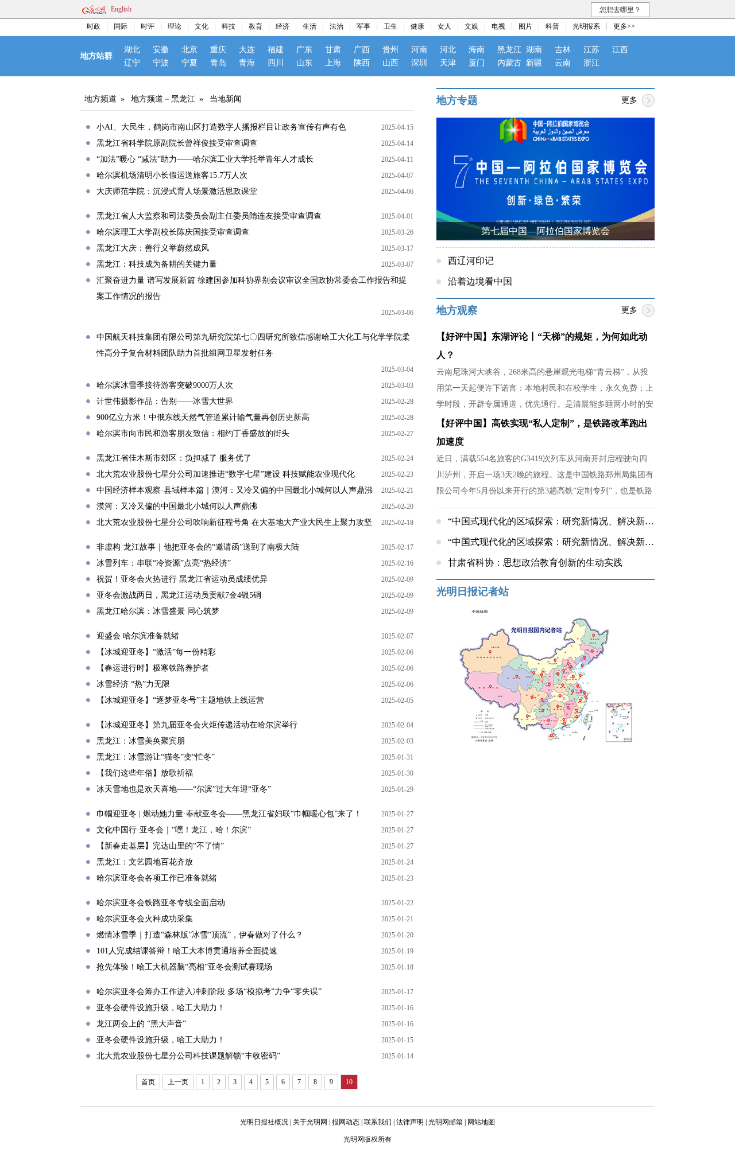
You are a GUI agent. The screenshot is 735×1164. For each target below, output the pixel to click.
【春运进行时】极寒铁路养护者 (152, 668)
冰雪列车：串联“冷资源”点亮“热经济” (163, 563)
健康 (417, 26)
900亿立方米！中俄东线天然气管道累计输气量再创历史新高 (203, 417)
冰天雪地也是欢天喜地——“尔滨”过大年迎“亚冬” (183, 789)
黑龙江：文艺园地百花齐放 (144, 862)
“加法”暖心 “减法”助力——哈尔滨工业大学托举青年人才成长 (205, 159)
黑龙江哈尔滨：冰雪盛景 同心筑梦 (157, 611)
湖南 (534, 49)
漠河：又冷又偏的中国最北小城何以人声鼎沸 (176, 506)
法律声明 (410, 1122)
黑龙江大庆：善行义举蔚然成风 (152, 248)
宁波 (161, 63)
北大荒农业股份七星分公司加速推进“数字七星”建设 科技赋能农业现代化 (225, 474)
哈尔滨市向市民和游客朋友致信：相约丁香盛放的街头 (192, 433)
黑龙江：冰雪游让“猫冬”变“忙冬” (155, 757)
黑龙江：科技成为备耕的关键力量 (156, 264)
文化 (201, 26)
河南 (419, 49)
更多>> (624, 26)
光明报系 (586, 26)
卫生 (390, 26)
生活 (309, 26)
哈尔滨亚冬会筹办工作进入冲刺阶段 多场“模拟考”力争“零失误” (209, 991)
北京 (189, 49)
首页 (148, 1082)
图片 (525, 26)
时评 (147, 26)
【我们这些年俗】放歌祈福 (144, 773)
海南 (477, 49)
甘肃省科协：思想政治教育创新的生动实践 (535, 562)
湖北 (132, 49)
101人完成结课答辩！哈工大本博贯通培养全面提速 (186, 951)
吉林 (563, 49)
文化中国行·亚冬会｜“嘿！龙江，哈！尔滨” (173, 830)
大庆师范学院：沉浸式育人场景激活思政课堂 (176, 191)
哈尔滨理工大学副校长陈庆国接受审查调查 (172, 232)
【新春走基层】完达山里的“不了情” (160, 846)
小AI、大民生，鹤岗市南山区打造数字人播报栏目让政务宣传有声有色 (221, 127)
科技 (228, 26)
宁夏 (189, 63)
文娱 (471, 26)
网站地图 (481, 1122)
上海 (333, 63)
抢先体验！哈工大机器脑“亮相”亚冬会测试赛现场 (184, 967)
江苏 (591, 49)
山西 (390, 63)
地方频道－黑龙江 (163, 99)
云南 (563, 63)
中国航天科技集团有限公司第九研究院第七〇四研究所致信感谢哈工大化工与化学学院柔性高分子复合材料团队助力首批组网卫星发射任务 (253, 345)
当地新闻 (226, 99)
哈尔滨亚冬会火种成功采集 (144, 918)
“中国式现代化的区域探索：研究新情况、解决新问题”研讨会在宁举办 (590, 542)
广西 (362, 49)
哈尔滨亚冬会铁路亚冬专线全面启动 (160, 902)
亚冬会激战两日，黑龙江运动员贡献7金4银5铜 (178, 595)
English (121, 9)
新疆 (534, 63)
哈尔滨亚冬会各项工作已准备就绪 (156, 878)
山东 (304, 63)
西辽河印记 (471, 261)
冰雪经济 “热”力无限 (133, 684)
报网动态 (345, 1122)
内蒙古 (509, 63)
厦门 (477, 63)
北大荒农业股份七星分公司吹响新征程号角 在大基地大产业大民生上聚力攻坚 (234, 522)
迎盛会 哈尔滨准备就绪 (137, 636)
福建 (276, 49)
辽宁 (132, 63)
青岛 (218, 63)
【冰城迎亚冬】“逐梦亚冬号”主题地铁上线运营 (180, 700)
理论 (174, 26)
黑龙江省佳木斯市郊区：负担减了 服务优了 (174, 458)
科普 (552, 26)
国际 (120, 26)
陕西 (362, 63)
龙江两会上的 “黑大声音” (141, 1023)
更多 (629, 100)
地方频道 (100, 99)
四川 (276, 63)
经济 (282, 26)
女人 (444, 26)
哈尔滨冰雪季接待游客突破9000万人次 (164, 385)
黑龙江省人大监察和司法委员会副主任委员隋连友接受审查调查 (209, 216)
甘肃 (333, 49)
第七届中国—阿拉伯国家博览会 (545, 231)
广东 (304, 49)
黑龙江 (509, 49)
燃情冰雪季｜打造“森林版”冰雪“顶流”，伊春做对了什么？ (199, 935)
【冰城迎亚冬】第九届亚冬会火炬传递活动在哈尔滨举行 (196, 725)
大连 (247, 49)
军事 (363, 26)
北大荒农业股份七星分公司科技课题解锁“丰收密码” (188, 1056)
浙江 (591, 63)
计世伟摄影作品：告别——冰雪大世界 (164, 401)
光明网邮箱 (445, 1122)
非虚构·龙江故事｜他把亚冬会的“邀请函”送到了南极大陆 (197, 547)
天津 (448, 63)
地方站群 (96, 56)
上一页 (178, 1082)
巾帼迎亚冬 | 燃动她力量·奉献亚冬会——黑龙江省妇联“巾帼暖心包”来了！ (229, 813)
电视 (498, 26)
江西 (620, 49)
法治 (336, 26)
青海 (247, 63)
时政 (93, 26)
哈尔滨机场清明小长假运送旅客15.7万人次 (171, 175)
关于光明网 (310, 1122)
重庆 (218, 49)
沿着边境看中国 (480, 281)
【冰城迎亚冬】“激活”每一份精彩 (156, 652)
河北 (448, 49)
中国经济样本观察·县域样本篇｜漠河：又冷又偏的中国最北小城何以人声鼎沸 (234, 490)
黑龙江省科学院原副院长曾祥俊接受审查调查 (176, 143)
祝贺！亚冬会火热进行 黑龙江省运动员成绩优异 (182, 579)
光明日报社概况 (264, 1122)
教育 (255, 26)
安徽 (161, 49)
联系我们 (378, 1122)
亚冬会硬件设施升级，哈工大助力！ (160, 1007)
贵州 (390, 49)
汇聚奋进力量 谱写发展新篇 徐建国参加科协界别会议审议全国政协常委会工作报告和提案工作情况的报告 (251, 288)
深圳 (419, 63)
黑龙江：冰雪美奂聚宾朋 (140, 741)
